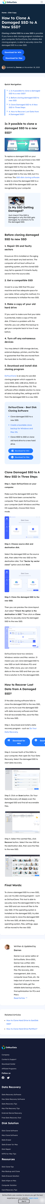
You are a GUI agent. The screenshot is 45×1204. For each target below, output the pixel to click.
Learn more (33, 1198)
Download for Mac (14, 58)
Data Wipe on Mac (9, 1181)
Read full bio (19, 998)
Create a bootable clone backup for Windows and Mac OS (21, 428)
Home (4, 13)
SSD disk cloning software (27, 177)
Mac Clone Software (10, 1135)
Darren (19, 67)
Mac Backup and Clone (11, 1171)
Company (5, 1055)
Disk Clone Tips (8, 1167)
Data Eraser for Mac (10, 1144)
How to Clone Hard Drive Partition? (21, 1029)
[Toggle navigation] (41, 2)
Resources (8, 1159)
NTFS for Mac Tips (9, 1154)
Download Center (8, 1064)
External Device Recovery (12, 1113)
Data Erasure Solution (10, 1176)
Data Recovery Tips (9, 1104)
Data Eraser (6, 1140)
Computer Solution (9, 1185)
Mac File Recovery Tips (11, 1108)
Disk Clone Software (10, 1131)
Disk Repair (6, 1149)
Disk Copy (12, 13)
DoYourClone (10, 376)
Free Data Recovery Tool (11, 1118)
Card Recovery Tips (9, 1190)
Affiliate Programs (9, 1069)
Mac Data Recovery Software (13, 1099)
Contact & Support (9, 1059)
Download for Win (13, 52)
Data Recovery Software (11, 1095)
